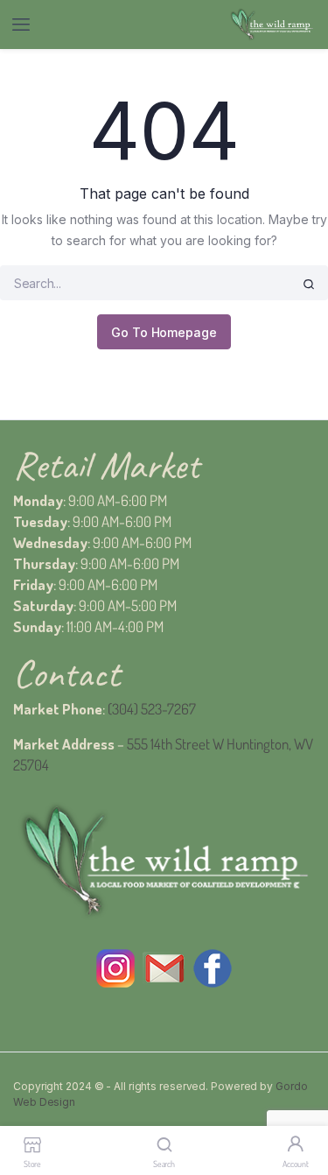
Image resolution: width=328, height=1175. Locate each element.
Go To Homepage (164, 332)
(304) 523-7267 (152, 709)
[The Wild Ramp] (271, 25)
